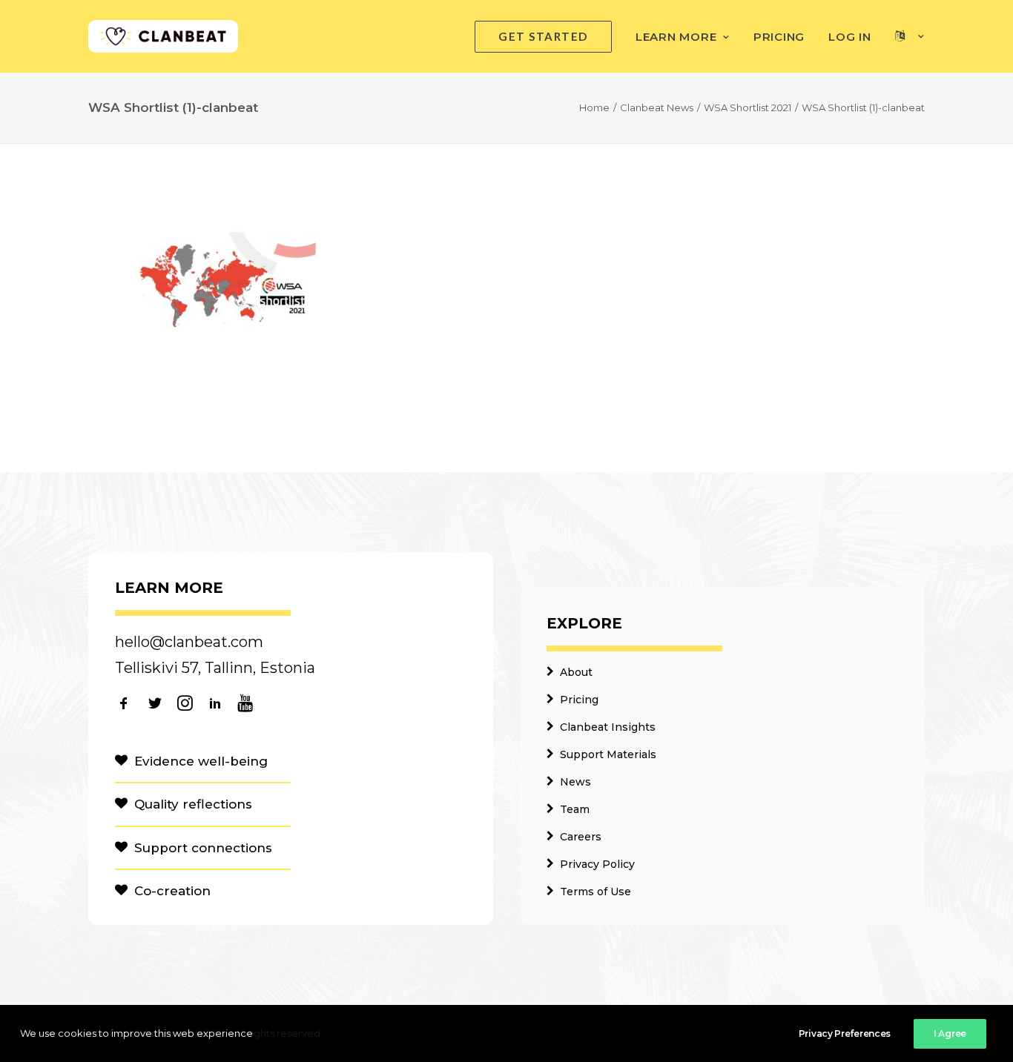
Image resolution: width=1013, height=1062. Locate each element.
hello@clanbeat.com (189, 642)
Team (575, 809)
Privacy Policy (597, 864)
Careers (580, 836)
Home (594, 107)
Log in (849, 37)
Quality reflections (193, 804)
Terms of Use (595, 891)
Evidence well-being (201, 761)
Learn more (676, 37)
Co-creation (172, 890)
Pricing (779, 37)
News (575, 782)
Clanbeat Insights (608, 727)
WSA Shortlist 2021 (747, 107)
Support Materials (608, 754)
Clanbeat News (656, 107)
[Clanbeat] (163, 36)
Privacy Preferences (845, 1033)
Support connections (203, 847)
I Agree (950, 1033)
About (576, 672)
